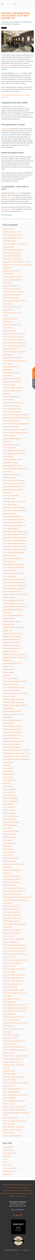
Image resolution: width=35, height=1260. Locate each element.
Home (4, 1185)
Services (17, 1185)
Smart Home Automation (10, 1168)
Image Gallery (19, 1193)
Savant (5, 1162)
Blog (11, 1196)
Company (10, 1185)
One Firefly (29, 1250)
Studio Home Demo (7, 1193)
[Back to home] (17, 4)
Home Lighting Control (9, 1153)
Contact (16, 1196)
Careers (16, 1187)
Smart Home (6, 1165)
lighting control (7, 1174)
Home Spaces (24, 1187)
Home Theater (7, 1156)
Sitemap (23, 1196)
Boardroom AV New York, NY (11, 219)
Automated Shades (8, 1147)
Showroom (25, 1185)
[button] (2, 4)
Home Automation (8, 1150)
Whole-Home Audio (8, 1171)
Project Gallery (29, 1193)
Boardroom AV (28, 219)
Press (31, 1185)
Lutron (5, 1159)
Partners (9, 1187)
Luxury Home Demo (26, 1190)
